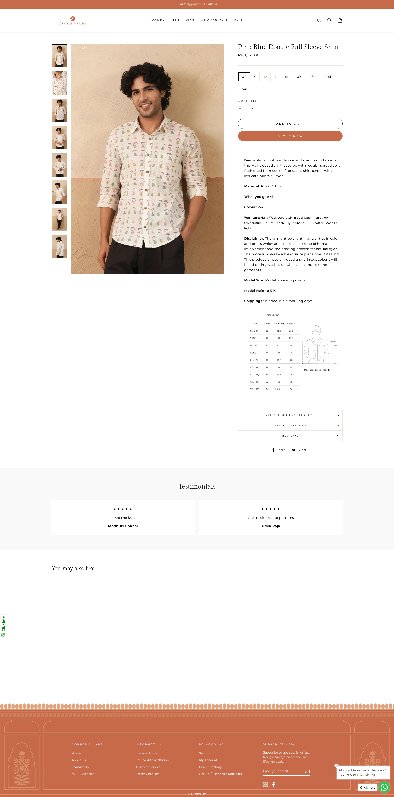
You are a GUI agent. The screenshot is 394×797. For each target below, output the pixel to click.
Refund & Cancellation (290, 415)
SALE (238, 20)
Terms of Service (148, 767)
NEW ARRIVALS (214, 20)
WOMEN (158, 20)
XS (244, 77)
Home (76, 753)
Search (204, 753)
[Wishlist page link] (319, 20)
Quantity (247, 100)
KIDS (190, 20)
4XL (328, 77)
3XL (314, 77)
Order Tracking (210, 767)
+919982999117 (83, 773)
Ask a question (290, 425)
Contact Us (80, 767)
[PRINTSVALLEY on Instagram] (265, 784)
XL (287, 77)
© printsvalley (197, 793)
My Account (208, 760)
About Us (79, 760)
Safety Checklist (148, 773)
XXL (300, 77)
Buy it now (290, 136)
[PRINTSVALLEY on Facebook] (273, 784)
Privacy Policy (146, 753)
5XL (245, 89)
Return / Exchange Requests (220, 773)
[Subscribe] (307, 771)
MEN (175, 20)
